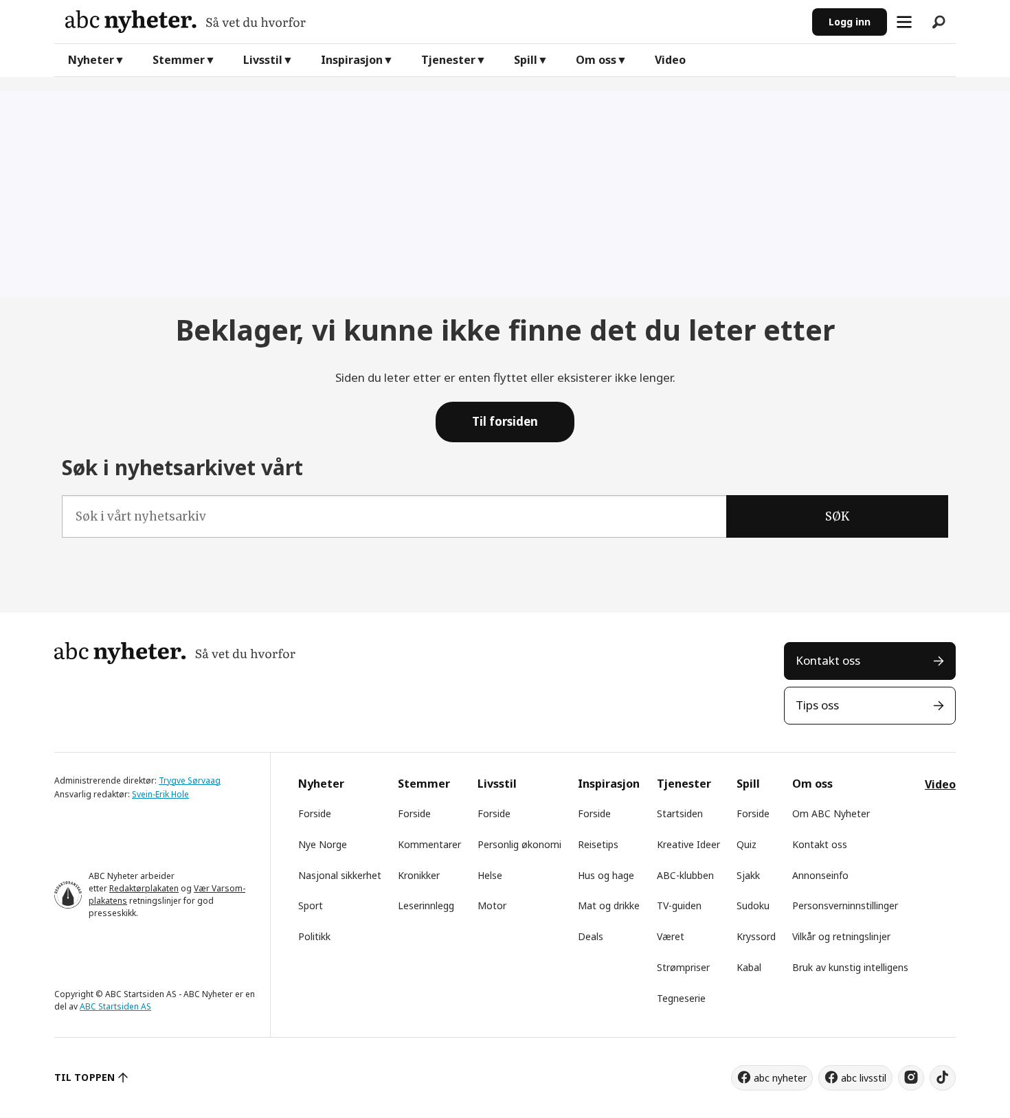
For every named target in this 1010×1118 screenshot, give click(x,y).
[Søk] (938, 22)
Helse (490, 875)
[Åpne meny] (904, 22)
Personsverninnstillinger (845, 905)
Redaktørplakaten (144, 888)
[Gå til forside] (433, 21)
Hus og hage (606, 875)
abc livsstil (863, 1077)
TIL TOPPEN (84, 1077)
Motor (492, 905)
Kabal (749, 967)
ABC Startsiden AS (115, 1006)
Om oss (596, 59)
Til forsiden (505, 421)
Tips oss (817, 705)
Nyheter (91, 59)
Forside (314, 813)
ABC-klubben (685, 875)
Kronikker (419, 875)
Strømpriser (683, 967)
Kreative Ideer (688, 844)
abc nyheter (780, 1077)
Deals (590, 936)
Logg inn (850, 21)
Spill (525, 59)
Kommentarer (429, 844)
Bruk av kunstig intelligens (850, 967)
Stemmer (179, 59)
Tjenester (448, 59)
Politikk (314, 936)
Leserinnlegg (426, 905)
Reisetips (598, 844)
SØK (837, 516)
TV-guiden (679, 905)
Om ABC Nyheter (831, 813)
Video (670, 59)
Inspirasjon (352, 59)
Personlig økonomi (519, 844)
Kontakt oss (828, 660)
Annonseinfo (820, 875)
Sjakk (748, 875)
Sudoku (753, 905)
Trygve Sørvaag (190, 780)
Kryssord (756, 936)
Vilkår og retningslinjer (841, 936)
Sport (310, 905)
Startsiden (680, 813)
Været (670, 936)
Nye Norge (322, 844)
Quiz (746, 844)
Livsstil (262, 59)
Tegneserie (681, 998)
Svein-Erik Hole (160, 794)
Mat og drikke (609, 905)
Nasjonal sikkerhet (339, 875)
